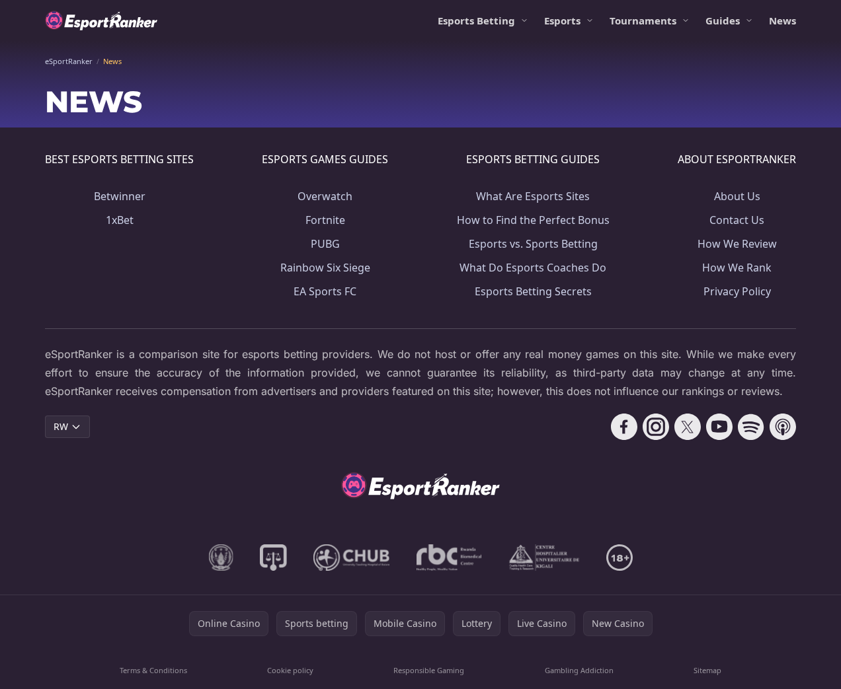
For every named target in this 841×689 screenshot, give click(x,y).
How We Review (737, 243)
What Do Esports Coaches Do (533, 267)
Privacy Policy (737, 291)
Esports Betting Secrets (533, 291)
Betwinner (119, 196)
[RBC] (449, 557)
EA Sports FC (325, 291)
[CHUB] (351, 557)
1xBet (120, 220)
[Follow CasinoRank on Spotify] (751, 427)
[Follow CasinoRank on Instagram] (656, 427)
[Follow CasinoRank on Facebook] (624, 427)
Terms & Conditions (153, 670)
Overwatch (325, 196)
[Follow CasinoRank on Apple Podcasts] (783, 427)
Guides (722, 20)
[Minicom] (221, 557)
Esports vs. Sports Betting (533, 243)
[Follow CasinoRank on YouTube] (719, 427)
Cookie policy (290, 670)
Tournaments (643, 20)
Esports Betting (476, 20)
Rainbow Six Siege (325, 267)
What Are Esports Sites (533, 196)
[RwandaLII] (273, 557)
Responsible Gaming (428, 670)
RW (61, 426)
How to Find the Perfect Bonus (533, 220)
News (782, 20)
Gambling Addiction (579, 670)
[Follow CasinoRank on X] (687, 427)
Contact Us (736, 220)
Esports (562, 20)
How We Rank (737, 267)
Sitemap (707, 670)
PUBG (325, 243)
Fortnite (325, 220)
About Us (737, 196)
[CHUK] (544, 557)
